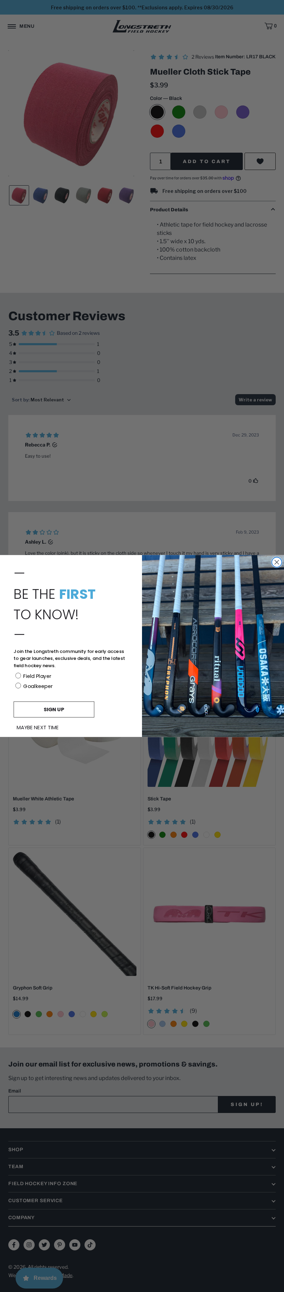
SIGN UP (54, 709)
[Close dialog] (277, 562)
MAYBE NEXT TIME (38, 727)
